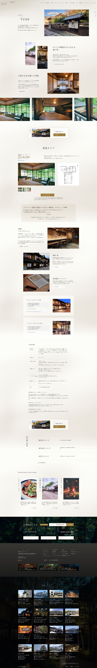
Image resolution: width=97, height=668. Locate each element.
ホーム (95, 8)
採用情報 (71, 666)
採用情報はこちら (65, 555)
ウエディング (87, 2)
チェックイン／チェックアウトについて (34, 311)
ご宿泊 (52, 2)
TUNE (95, 16)
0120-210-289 (50, 219)
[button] (20, 189)
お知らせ (66, 2)
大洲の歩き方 (47, 2)
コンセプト (42, 2)
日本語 (2, 4)
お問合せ (72, 553)
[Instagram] (21, 560)
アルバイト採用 (77, 666)
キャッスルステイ (93, 2)
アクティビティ (61, 2)
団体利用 (80, 2)
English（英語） (5, 4)
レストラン (56, 2)
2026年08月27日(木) (60, 524)
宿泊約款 (45, 560)
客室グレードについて (21, 160)
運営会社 (67, 666)
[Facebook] (18, 560)
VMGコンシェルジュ (75, 551)
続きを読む (49, 214)
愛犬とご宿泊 (64, 551)
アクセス (76, 2)
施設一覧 (54, 551)
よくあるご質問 (71, 2)
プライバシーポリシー (61, 666)
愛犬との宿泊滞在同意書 (53, 560)
